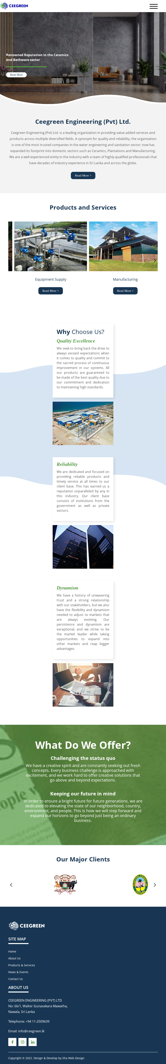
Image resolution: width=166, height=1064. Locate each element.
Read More (16, 74)
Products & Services (21, 965)
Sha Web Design (73, 1058)
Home (12, 951)
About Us (14, 958)
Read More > (83, 175)
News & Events (18, 972)
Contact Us (15, 979)
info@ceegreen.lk (31, 1031)
